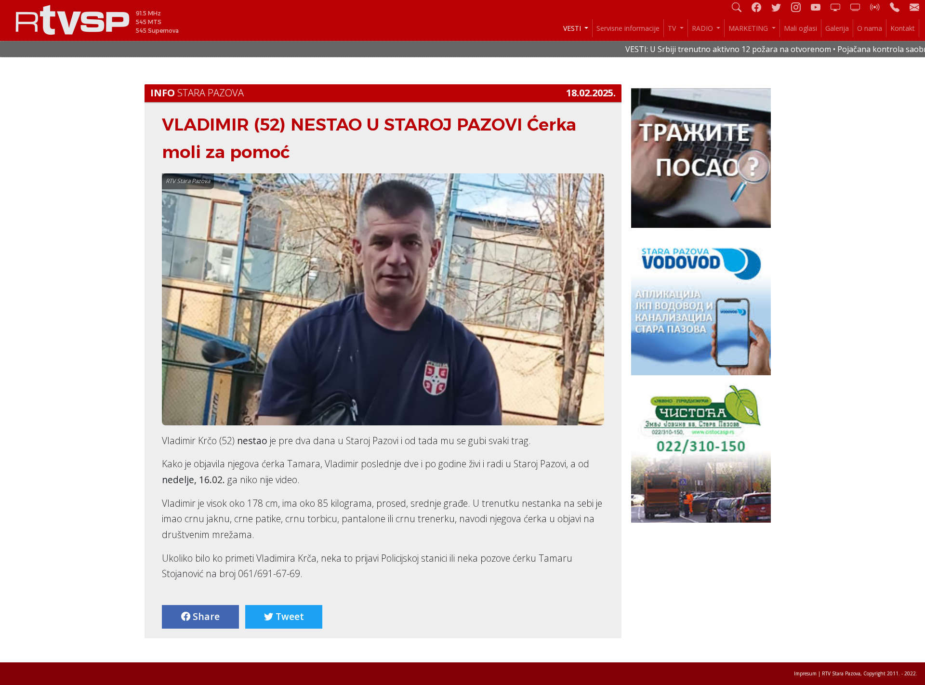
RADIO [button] (703, 28)
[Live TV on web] (859, 6)
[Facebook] (760, 6)
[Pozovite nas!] (898, 6)
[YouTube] (819, 6)
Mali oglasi (800, 28)
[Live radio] (878, 6)
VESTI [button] (573, 28)
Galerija (837, 28)
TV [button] (673, 28)
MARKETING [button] (749, 28)
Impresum (805, 673)
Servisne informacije (628, 28)
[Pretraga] (740, 6)
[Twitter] (780, 6)
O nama (869, 28)
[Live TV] (839, 6)
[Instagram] (799, 6)
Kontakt (902, 28)
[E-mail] (914, 6)
